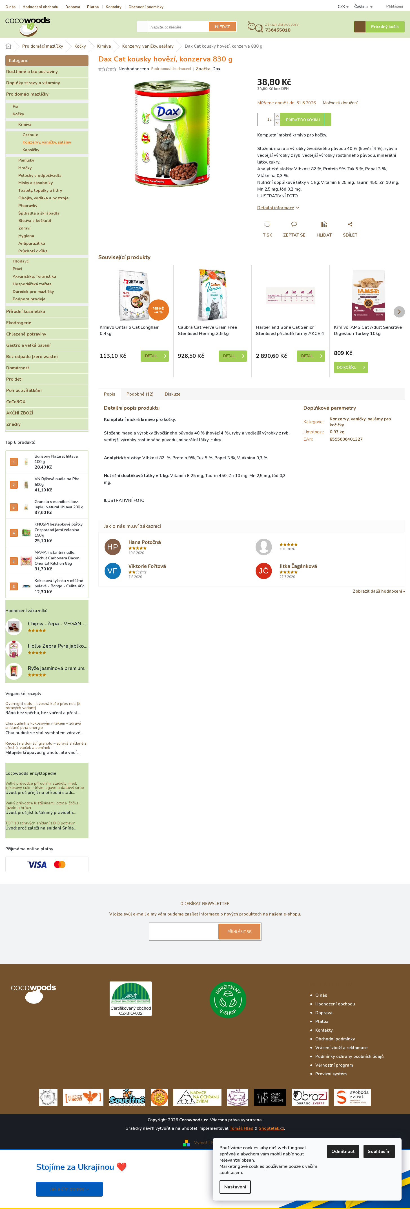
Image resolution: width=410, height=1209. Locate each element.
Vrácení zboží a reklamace (341, 1048)
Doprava (72, 7)
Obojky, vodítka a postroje (43, 198)
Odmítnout (343, 1151)
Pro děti (14, 379)
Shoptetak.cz (271, 1128)
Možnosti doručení (340, 103)
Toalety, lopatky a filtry (40, 190)
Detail (151, 356)
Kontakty (113, 7)
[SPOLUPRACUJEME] (83, 1097)
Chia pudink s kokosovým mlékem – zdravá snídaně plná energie (43, 725)
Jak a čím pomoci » (69, 1189)
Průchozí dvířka (33, 251)
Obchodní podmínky (145, 7)
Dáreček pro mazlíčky (33, 291)
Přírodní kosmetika (25, 311)
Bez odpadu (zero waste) (32, 356)
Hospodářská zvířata (32, 284)
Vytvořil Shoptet (210, 1142)
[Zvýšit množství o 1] (277, 116)
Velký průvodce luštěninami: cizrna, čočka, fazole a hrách (42, 805)
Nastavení (235, 1187)
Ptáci (17, 269)
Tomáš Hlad (241, 1128)
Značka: (208, 69)
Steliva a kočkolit (34, 220)
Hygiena (26, 236)
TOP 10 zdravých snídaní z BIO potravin (40, 823)
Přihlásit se (239, 931)
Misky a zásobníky (35, 183)
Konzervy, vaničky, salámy (47, 142)
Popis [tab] (109, 394)
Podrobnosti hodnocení (171, 69)
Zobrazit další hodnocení (377, 591)
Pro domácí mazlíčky (27, 94)
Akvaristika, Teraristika (34, 276)
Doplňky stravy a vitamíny (33, 83)
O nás (10, 7)
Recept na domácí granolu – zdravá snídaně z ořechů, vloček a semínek (45, 745)
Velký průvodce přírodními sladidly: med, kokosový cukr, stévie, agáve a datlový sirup (44, 785)
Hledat (222, 27)
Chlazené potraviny (26, 334)
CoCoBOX (15, 402)
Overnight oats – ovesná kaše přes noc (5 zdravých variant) (42, 705)
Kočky (18, 114)
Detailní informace (275, 208)
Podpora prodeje (29, 299)
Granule (30, 135)
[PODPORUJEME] (48, 1097)
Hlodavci (21, 261)
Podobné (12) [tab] (140, 394)
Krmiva (24, 124)
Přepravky (27, 205)
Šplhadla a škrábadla (38, 213)
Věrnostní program (334, 1065)
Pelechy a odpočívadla (39, 175)
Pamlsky (26, 160)
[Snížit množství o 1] (277, 123)
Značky (13, 424)
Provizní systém (331, 1074)
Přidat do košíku (303, 120)
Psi (15, 106)
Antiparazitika (31, 243)
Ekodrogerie (18, 323)
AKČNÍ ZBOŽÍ (19, 413)
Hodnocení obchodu (40, 7)
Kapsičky (31, 150)
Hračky (25, 168)
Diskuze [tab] (173, 394)
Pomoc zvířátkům (24, 390)
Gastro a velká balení (28, 345)
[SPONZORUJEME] (159, 1097)
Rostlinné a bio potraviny (32, 71)
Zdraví (24, 228)
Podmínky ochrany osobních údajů (349, 1056)
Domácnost (18, 368)
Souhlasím (379, 1151)
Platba (93, 7)
